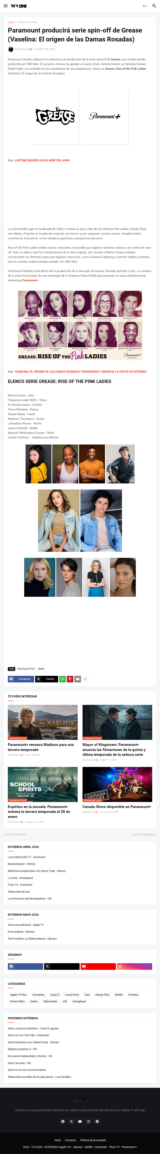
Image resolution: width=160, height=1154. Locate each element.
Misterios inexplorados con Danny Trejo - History (37, 870)
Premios (133, 994)
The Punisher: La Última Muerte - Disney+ (32, 938)
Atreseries (38, 994)
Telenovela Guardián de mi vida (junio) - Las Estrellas (39, 1076)
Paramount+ (129, 1147)
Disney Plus (102, 994)
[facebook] (25, 966)
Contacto (70, 1140)
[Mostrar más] (85, 679)
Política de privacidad (93, 1140)
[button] (5, 6)
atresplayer (79, 1001)
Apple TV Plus (18, 994)
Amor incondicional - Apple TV (26, 924)
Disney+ (78, 1147)
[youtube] (98, 966)
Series (41, 668)
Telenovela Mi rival (19, 891)
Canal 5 (54, 994)
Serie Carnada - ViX (19, 1063)
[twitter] (61, 966)
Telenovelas (50, 1001)
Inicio (11, 22)
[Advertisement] (80, 194)
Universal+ (101, 1147)
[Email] (77, 679)
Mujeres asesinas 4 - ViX (22, 1049)
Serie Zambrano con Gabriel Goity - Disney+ (34, 1042)
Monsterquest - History (22, 863)
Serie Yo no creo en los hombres (27, 1069)
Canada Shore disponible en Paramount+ (117, 807)
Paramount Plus (27, 22)
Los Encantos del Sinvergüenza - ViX (30, 898)
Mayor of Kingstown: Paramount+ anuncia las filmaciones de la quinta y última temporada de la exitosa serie (114, 749)
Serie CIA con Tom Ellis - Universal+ (28, 1035)
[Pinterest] (70, 679)
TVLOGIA (37, 1147)
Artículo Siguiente (143, 834)
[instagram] (134, 966)
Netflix (119, 994)
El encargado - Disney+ (21, 931)
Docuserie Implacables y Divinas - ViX (30, 1056)
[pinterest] (97, 1121)
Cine (87, 994)
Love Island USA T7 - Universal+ (27, 857)
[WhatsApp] (62, 679)
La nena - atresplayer (20, 877)
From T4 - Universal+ (20, 884)
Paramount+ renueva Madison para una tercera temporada (41, 747)
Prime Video (17, 1001)
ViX (65, 1001)
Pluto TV (114, 1147)
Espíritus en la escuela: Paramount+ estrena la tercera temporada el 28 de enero (39, 812)
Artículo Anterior (16, 834)
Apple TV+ (65, 1147)
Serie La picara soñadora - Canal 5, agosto (33, 1028)
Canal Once (72, 994)
